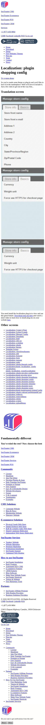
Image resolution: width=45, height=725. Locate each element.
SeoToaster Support (13, 551)
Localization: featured (14, 356)
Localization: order (13, 362)
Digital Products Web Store (16, 527)
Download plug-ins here (23, 316)
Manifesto (9, 476)
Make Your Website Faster (16, 575)
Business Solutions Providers (17, 595)
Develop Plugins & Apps (15, 480)
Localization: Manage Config (17, 334)
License (9, 474)
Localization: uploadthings (16, 403)
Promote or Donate (13, 484)
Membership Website (14, 513)
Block (4, 723)
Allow (10, 723)
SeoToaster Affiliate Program (17, 591)
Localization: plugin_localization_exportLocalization (20, 370)
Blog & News (11, 511)
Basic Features (11, 564)
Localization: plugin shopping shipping (20, 384)
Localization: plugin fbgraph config (19, 364)
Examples (9, 499)
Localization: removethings (16, 397)
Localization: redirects (14, 394)
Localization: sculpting (14, 343)
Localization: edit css (14, 341)
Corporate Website (13, 509)
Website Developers (13, 491)
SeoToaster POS (7, 20)
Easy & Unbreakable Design (16, 489)
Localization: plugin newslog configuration (22, 373)
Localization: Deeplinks (15, 336)
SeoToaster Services (8, 460)
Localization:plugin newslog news (19, 375)
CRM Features (11, 571)
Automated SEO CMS (14, 566)
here (8, 320)
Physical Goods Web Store (16, 524)
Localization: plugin (13, 345)
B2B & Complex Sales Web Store (19, 529)
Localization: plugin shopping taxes (19, 386)
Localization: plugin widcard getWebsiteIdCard (24, 392)
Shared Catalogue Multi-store (17, 531)
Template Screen (12, 349)
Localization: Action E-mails (16, 332)
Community (7, 469)
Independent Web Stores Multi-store (19, 533)
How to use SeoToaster (12, 557)
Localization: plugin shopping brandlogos (21, 377)
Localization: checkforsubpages (18, 352)
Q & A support (11, 495)
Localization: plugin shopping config (20, 379)
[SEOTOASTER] (13, 433)
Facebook (9, 36)
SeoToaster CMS (7, 11)
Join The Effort (11, 478)
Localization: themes (13, 347)
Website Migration (13, 544)
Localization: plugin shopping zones (19, 388)
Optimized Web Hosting (15, 553)
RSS (23, 36)
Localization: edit (12, 354)
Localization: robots (13, 399)
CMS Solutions (8, 504)
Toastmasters (10, 497)
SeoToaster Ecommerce (10, 16)
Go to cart (29, 36)
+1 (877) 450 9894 (8, 32)
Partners (5, 586)
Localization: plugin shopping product (20, 382)
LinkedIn (17, 36)
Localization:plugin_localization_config (21, 367)
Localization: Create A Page (16, 330)
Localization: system (13, 401)
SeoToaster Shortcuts (14, 577)
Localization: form (13, 358)
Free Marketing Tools (14, 582)
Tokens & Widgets (13, 579)
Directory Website (12, 515)
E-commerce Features (14, 569)
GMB (3, 36)
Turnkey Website (12, 542)
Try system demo (7, 78)
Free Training (11, 487)
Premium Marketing (13, 547)
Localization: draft (13, 339)
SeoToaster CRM (7, 24)
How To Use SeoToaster (15, 680)
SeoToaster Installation (14, 562)
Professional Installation (15, 549)
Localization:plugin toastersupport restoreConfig (24, 390)
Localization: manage (14, 360)
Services (4, 28)
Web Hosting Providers (14, 593)
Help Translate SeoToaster (16, 482)
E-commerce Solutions (12, 520)
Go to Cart (5, 624)
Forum (8, 493)
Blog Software (11, 573)
